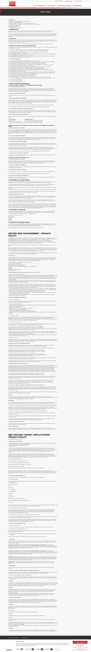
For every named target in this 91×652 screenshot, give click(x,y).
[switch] (32, 649)
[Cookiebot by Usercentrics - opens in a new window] (9, 650)
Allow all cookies (80, 642)
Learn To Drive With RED (40, 5)
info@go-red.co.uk (29, 42)
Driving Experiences (77, 5)
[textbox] (32, 211)
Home (20, 637)
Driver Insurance (51, 5)
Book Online (69, 1)
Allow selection (80, 645)
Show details (57, 649)
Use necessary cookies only (80, 649)
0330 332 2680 (59, 1)
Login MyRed (79, 1)
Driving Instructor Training (64, 5)
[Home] (12, 3)
